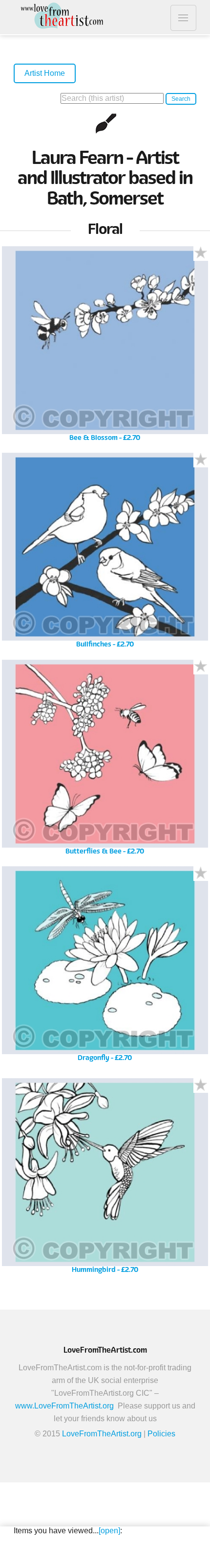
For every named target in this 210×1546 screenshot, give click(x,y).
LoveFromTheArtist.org (102, 1434)
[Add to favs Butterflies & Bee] (200, 667)
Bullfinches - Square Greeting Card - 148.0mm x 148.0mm (105, 553)
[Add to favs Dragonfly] (200, 873)
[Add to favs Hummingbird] (200, 1085)
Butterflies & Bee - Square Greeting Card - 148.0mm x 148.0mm (104, 760)
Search (180, 98)
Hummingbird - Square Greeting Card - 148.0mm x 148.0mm (105, 1179)
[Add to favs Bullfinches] (200, 460)
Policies (161, 1434)
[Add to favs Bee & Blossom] (200, 253)
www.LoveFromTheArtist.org (64, 1406)
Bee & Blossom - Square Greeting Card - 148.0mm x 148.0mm (105, 347)
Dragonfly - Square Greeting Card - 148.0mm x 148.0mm (104, 967)
